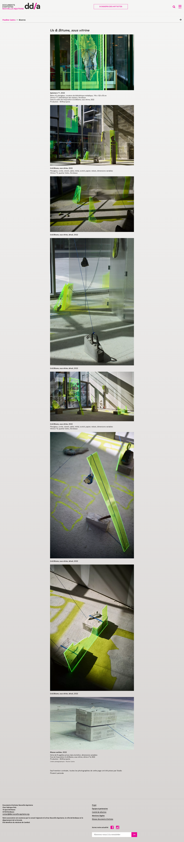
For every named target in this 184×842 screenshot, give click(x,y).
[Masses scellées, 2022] (92, 723)
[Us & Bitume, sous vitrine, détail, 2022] (92, 204)
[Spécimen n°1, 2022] (92, 62)
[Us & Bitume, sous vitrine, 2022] (92, 135)
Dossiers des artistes (110, 7)
